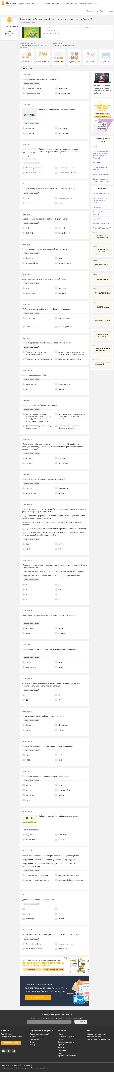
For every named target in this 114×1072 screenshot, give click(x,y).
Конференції (34, 1039)
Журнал (21, 4)
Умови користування (23, 1068)
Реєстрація (109, 11)
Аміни (95, 146)
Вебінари (33, 1037)
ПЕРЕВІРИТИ (80, 1022)
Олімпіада (83, 4)
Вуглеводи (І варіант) (101, 193)
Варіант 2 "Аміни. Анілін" (102, 228)
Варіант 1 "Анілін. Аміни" (102, 223)
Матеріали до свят (94, 1037)
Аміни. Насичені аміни (101, 174)
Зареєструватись (10, 27)
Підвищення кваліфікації (51, 4)
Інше (90, 4)
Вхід (101, 11)
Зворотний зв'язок (11, 1043)
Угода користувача (8, 1068)
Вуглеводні (97, 219)
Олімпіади (62, 1050)
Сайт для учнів (92, 11)
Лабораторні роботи (66, 1042)
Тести (38, 4)
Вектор (32, 1045)
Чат (66, 3)
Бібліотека (30, 4)
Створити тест (38, 997)
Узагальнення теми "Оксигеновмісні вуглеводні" (100, 200)
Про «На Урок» (6, 1034)
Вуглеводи (97, 207)
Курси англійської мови (67, 1056)
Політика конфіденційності (40, 1068)
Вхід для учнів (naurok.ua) (96, 1034)
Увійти (9, 36)
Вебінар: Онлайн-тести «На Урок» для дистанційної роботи (102, 89)
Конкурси (73, 4)
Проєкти (61, 1045)
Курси (32, 1042)
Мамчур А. (46, 28)
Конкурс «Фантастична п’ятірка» (99, 1039)
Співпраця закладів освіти (11, 1037)
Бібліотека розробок (66, 1037)
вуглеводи (97, 163)
